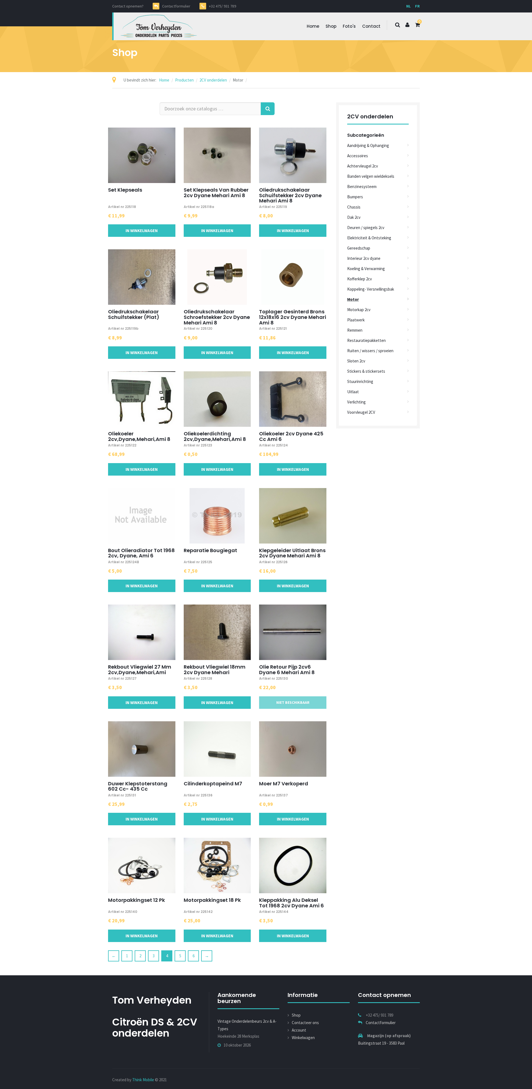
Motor (353, 299)
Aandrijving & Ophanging (368, 145)
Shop (331, 26)
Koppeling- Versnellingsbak (370, 289)
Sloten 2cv (356, 361)
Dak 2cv (353, 217)
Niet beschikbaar (293, 702)
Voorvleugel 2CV (361, 412)
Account (299, 1030)
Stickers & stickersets (366, 371)
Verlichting (356, 402)
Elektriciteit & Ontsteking (369, 237)
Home (313, 26)
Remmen (354, 330)
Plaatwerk (356, 320)
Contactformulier (381, 1022)
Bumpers (355, 196)
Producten (184, 80)
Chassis (353, 207)
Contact (371, 26)
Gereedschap (358, 248)
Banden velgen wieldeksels (370, 176)
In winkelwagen (142, 230)
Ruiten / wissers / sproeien (370, 350)
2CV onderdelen (213, 80)
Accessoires (357, 155)
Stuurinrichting (360, 381)
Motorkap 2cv (358, 309)
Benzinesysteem (362, 186)
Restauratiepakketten (366, 340)
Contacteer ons (305, 1022)
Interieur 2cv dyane (363, 258)
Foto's (349, 26)
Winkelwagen (303, 1037)
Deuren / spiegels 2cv (365, 227)
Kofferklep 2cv (359, 278)
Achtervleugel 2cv (362, 166)
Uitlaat (353, 391)
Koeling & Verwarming (366, 268)
